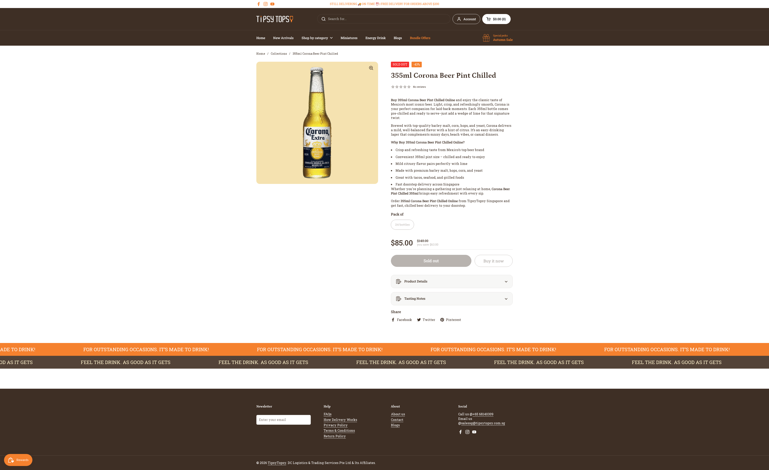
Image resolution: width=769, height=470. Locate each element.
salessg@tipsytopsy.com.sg (483, 423)
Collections (279, 53)
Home (260, 53)
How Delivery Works (340, 420)
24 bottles (402, 224)
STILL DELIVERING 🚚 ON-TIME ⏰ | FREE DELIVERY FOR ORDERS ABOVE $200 (384, 3)
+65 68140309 (483, 414)
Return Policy (335, 436)
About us (398, 414)
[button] (496, 19)
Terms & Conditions (339, 430)
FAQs (327, 414)
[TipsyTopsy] (274, 19)
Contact (397, 420)
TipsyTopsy (277, 463)
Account (469, 19)
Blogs (395, 425)
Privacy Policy (336, 425)
